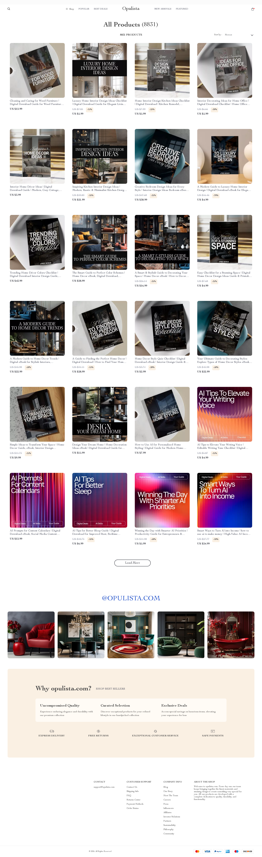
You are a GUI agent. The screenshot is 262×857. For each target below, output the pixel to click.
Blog (165, 787)
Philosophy (168, 830)
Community (168, 834)
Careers (167, 800)
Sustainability (169, 825)
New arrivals (163, 9)
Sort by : (218, 35)
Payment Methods (135, 804)
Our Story (168, 791)
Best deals (100, 9)
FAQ (129, 796)
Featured (182, 9)
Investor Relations (171, 817)
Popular (84, 9)
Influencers (168, 808)
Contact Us (132, 787)
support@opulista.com (104, 787)
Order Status (133, 808)
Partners (167, 821)
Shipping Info (133, 791)
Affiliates (167, 813)
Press (165, 804)
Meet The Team (170, 796)
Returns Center (133, 800)
